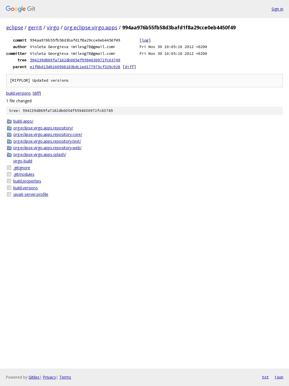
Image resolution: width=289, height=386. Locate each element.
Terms (65, 377)
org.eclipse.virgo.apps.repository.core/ (47, 134)
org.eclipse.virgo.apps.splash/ (39, 154)
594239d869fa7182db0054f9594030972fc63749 (75, 59)
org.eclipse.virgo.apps (90, 27)
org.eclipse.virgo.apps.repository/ (43, 128)
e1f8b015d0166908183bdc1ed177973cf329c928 (75, 66)
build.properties (27, 181)
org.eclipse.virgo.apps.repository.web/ (47, 147)
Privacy (49, 377)
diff (129, 66)
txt (265, 377)
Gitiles (34, 377)
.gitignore (21, 167)
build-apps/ (23, 121)
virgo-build (22, 161)
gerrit (35, 27)
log (145, 40)
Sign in (277, 9)
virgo (53, 27)
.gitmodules (23, 174)
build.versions (18, 93)
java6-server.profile (30, 194)
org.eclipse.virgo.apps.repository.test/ (47, 141)
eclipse (14, 27)
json (278, 377)
